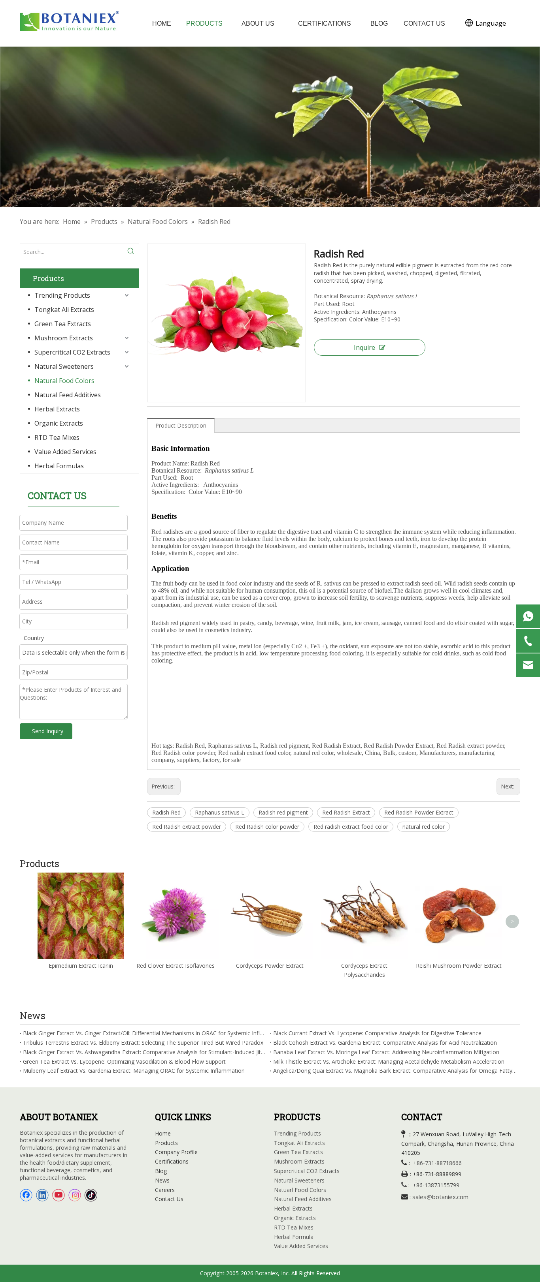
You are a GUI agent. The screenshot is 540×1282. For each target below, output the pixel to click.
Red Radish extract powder (186, 826)
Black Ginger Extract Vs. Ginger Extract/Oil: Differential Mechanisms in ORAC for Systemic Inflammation (145, 1033)
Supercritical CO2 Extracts (72, 352)
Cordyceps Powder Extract (270, 965)
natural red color (423, 826)
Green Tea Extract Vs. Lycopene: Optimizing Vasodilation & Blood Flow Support (124, 1061)
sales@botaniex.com (440, 1197)
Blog (161, 1171)
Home (163, 1133)
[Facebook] (26, 1195)
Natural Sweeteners (64, 366)
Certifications (172, 1161)
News (162, 1180)
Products (166, 1143)
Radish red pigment (283, 812)
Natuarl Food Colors (300, 1190)
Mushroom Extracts (63, 338)
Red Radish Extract (346, 812)
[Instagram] (74, 1195)
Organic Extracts (58, 423)
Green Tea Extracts (62, 323)
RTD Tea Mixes (56, 437)
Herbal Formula (293, 1237)
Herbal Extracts (57, 409)
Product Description (180, 425)
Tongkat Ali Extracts (64, 309)
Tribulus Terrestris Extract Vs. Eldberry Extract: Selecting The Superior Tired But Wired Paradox (143, 1042)
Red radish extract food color (350, 826)
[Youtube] (58, 1195)
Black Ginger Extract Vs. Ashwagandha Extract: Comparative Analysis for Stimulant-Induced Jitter (145, 1052)
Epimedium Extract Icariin (81, 965)
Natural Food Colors (64, 380)
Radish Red (166, 812)
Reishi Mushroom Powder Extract (459, 965)
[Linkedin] (42, 1195)
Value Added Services (65, 451)
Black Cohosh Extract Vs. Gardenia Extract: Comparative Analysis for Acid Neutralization (385, 1042)
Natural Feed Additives (67, 394)
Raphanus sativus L (219, 812)
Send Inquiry (47, 731)
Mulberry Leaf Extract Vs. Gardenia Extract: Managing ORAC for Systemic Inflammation (134, 1070)
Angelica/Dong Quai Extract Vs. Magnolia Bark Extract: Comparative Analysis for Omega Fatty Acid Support (395, 1070)
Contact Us (169, 1199)
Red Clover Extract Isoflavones (175, 965)
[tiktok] (91, 1195)
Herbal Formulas (59, 466)
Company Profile (176, 1152)
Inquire (364, 347)
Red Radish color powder (267, 826)
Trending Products (62, 295)
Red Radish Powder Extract (418, 812)
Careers (165, 1190)
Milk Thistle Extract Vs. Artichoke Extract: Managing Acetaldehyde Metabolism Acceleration (388, 1061)
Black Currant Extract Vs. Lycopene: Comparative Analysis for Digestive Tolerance (377, 1033)
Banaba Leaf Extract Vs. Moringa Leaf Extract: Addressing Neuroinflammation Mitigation (386, 1052)
